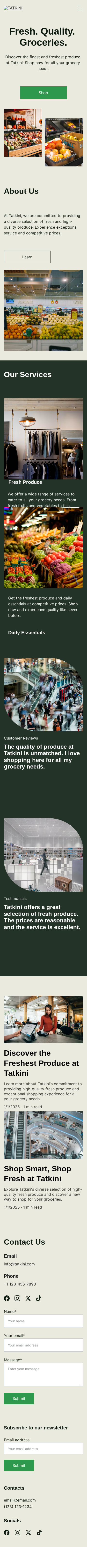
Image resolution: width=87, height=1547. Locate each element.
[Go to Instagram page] (19, 1298)
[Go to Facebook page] (9, 1298)
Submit (19, 1398)
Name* (10, 1311)
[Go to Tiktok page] (39, 1298)
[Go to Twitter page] (30, 1298)
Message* (13, 1359)
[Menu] (80, 8)
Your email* (14, 1335)
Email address (16, 1439)
